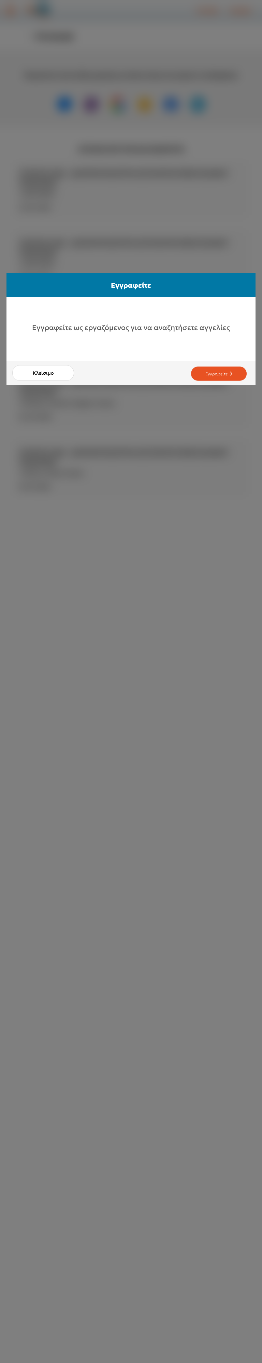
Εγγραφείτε (216, 373)
